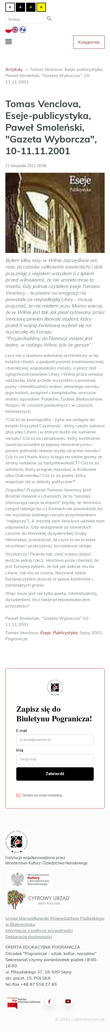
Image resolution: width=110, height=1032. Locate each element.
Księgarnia (89, 42)
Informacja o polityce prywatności (39, 930)
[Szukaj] (49, 19)
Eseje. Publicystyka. (59, 632)
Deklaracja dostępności (28, 936)
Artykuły (14, 69)
